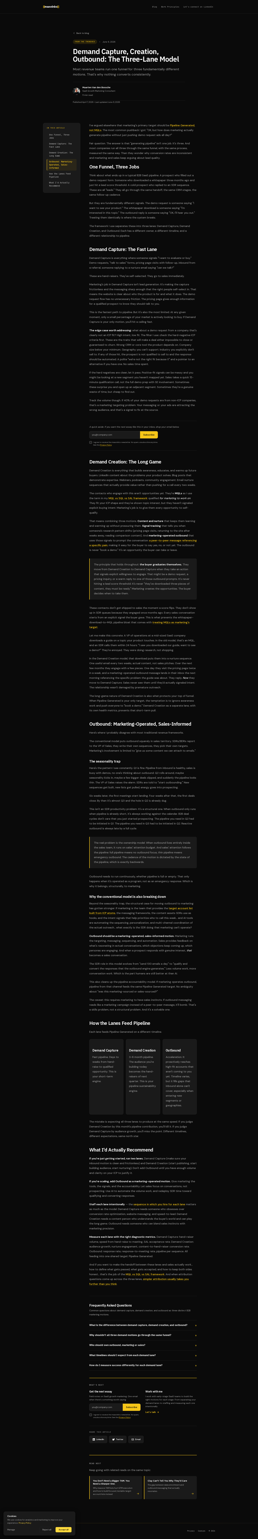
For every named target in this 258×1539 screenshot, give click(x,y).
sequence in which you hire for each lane (159, 1204)
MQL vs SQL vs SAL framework (128, 498)
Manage (11, 1529)
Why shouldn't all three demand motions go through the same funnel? (130, 1335)
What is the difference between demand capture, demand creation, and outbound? (138, 1325)
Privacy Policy (106, 445)
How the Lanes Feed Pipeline (60, 175)
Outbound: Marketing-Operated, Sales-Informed (61, 164)
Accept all (63, 1529)
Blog (154, 7)
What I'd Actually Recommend (59, 184)
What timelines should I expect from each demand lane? (122, 1355)
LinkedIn (100, 1439)
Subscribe (149, 434)
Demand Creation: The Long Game (61, 154)
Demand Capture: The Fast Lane (60, 145)
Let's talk (150, 1412)
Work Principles (170, 7)
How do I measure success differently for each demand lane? (125, 1365)
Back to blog (82, 33)
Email (137, 1439)
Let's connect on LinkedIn (198, 7)
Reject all (46, 1529)
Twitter (119, 1439)
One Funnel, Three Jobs (59, 136)
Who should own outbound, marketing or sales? (117, 1345)
